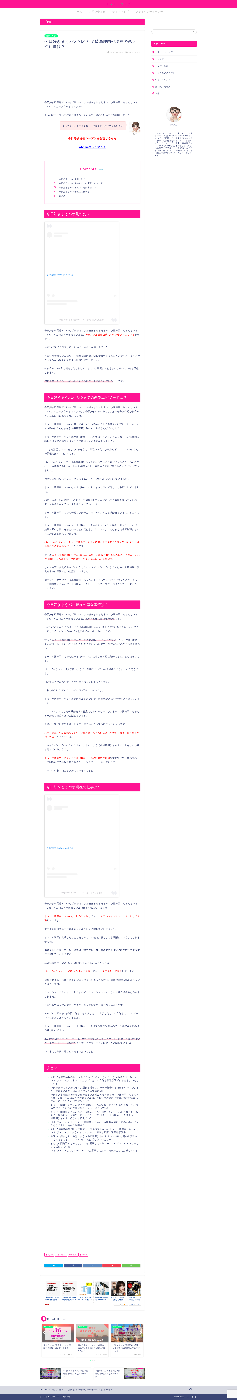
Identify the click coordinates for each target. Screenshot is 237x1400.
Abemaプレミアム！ (92, 147)
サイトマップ (120, 11)
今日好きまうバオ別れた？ (72, 179)
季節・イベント (163, 79)
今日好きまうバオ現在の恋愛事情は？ (77, 187)
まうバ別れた (61, 1255)
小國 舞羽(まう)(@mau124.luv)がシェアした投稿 (81, 320)
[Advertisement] (92, 77)
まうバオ (50, 1255)
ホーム (78, 11)
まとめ (62, 196)
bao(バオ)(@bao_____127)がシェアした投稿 (82, 893)
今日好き (74, 1255)
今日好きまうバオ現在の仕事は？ (75, 191)
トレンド (159, 59)
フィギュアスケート (165, 72)
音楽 (157, 93)
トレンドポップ (118, 4)
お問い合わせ (97, 11)
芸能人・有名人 (51, 36)
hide (101, 170)
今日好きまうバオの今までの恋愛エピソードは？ (83, 183)
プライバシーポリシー (149, 11)
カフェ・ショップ (164, 52)
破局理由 (84, 1255)
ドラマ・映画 (161, 66)
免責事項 (66, 1397)
